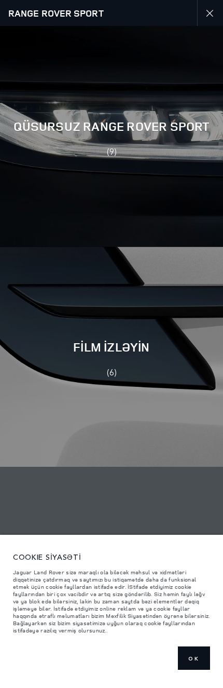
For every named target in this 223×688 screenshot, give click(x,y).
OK (194, 658)
